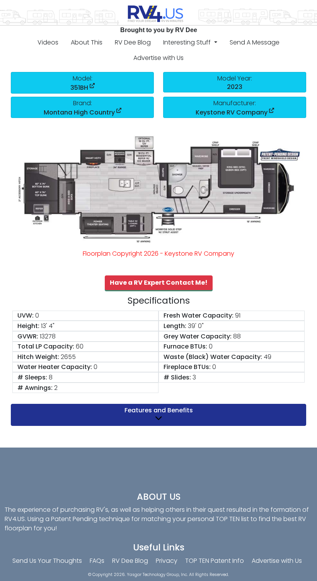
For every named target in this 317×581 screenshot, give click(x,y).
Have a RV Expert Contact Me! (159, 282)
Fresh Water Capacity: (198, 315)
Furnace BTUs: (185, 346)
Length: (175, 325)
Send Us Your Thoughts (47, 560)
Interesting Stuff (187, 42)
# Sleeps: (32, 377)
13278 (48, 336)
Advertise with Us (158, 57)
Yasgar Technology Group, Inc (157, 575)
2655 (68, 356)
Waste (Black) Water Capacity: (213, 356)
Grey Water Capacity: (198, 336)
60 (80, 346)
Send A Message (255, 42)
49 (267, 356)
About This (86, 42)
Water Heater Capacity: (54, 366)
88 (237, 336)
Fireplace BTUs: (187, 366)
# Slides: (177, 377)
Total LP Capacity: (45, 346)
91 (237, 315)
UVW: (25, 315)
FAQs (97, 560)
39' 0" (196, 325)
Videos (47, 42)
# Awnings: (35, 387)
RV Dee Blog (133, 42)
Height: (28, 325)
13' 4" (48, 325)
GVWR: (27, 336)
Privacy (166, 560)
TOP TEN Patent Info (214, 560)
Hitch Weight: (38, 356)
